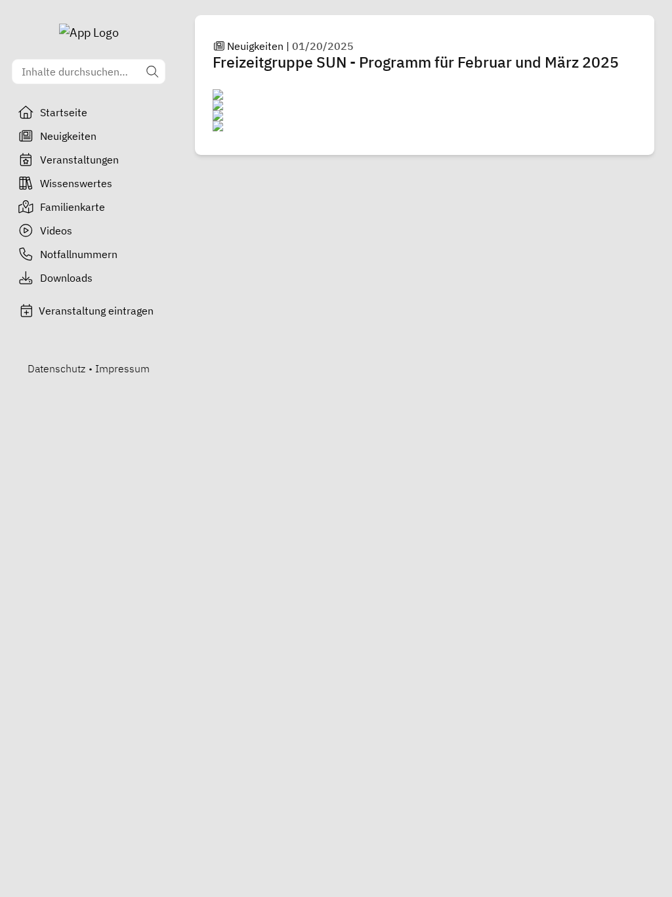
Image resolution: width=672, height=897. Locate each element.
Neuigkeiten (68, 135)
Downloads (66, 277)
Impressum (122, 368)
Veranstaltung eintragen (96, 310)
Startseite (63, 112)
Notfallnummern (78, 254)
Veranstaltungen (79, 159)
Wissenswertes (76, 183)
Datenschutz (56, 368)
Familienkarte (72, 206)
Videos (56, 230)
